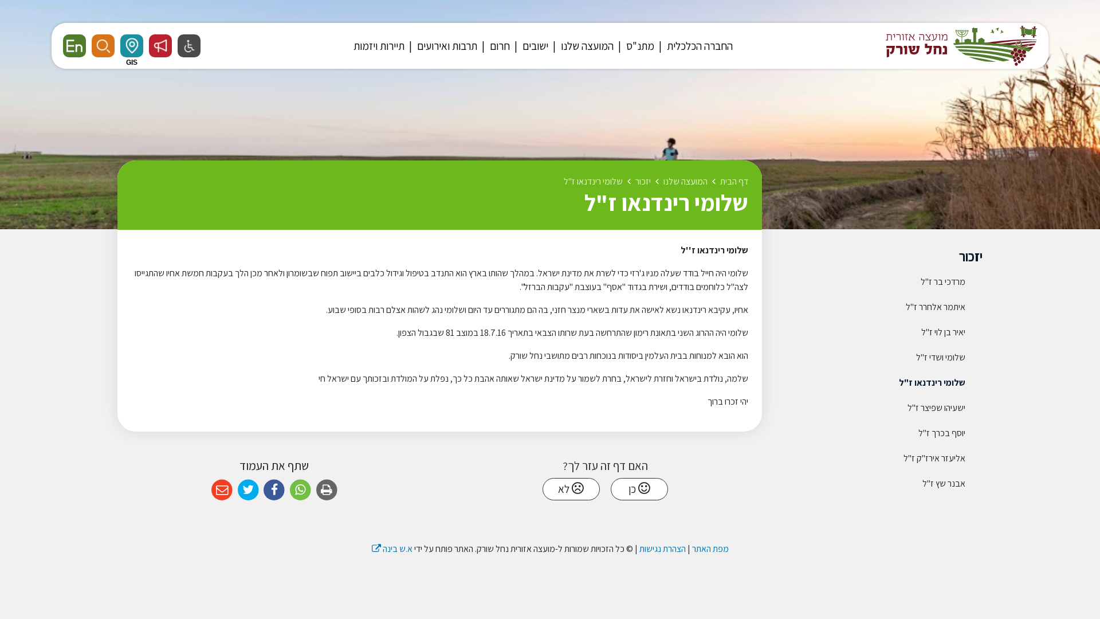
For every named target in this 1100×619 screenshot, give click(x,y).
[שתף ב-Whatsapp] (300, 490)
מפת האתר (710, 549)
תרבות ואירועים (446, 45)
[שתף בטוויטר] (248, 490)
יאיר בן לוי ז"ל (943, 332)
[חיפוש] (103, 45)
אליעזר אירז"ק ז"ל (934, 458)
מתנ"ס (639, 45)
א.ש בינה (392, 549)
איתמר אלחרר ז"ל (935, 307)
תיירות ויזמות (378, 45)
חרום (499, 45)
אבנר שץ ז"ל (943, 483)
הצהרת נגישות (662, 549)
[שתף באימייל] (222, 490)
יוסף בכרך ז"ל (941, 433)
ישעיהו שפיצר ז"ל (936, 408)
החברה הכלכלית (699, 45)
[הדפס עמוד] (327, 490)
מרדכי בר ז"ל (943, 282)
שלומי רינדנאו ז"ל (932, 383)
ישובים (534, 45)
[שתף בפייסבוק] (274, 490)
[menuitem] (694, 46)
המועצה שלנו (586, 45)
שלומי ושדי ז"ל (940, 357)
